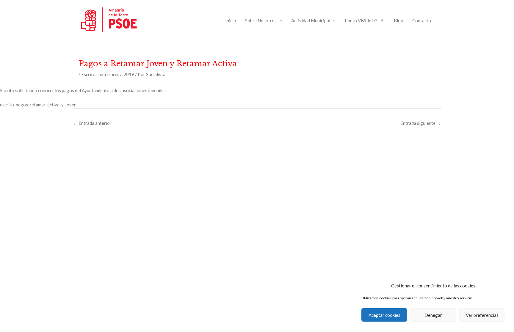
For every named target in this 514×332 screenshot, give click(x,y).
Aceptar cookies (384, 315)
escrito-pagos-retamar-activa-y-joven (38, 104)
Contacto (421, 20)
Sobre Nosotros (261, 20)
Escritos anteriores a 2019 (107, 74)
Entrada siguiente (420, 123)
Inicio (230, 20)
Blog (398, 20)
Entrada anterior (92, 123)
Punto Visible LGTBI (365, 20)
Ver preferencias (482, 315)
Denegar (433, 315)
